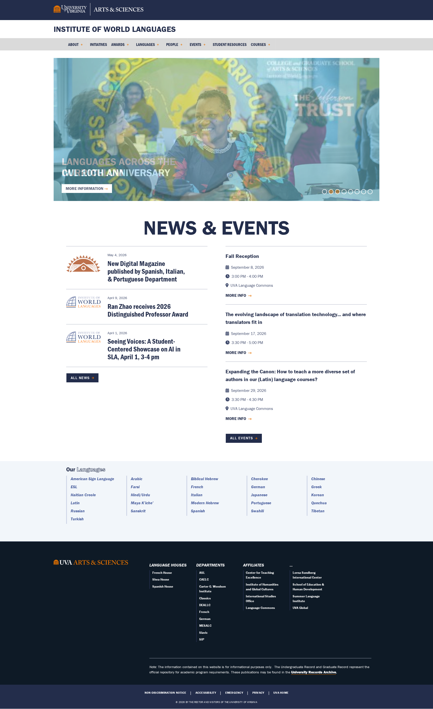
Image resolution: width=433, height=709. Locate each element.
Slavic (203, 632)
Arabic (136, 478)
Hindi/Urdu (140, 494)
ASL (202, 573)
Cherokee (259, 478)
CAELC (204, 579)
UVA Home (280, 692)
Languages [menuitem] (144, 46)
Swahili (257, 510)
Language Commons (260, 608)
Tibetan (317, 510)
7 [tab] (363, 191)
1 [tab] (324, 191)
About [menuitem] (72, 46)
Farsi (135, 486)
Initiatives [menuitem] (98, 44)
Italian (196, 494)
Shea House (160, 579)
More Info (239, 295)
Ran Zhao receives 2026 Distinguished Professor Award (147, 310)
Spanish (198, 510)
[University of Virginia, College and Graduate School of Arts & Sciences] (98, 10)
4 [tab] (344, 191)
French (197, 486)
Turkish (77, 518)
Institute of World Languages (115, 29)
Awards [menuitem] (117, 46)
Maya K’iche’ (142, 502)
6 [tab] (357, 191)
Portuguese (261, 502)
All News (80, 378)
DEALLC (204, 605)
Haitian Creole (83, 494)
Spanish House (162, 586)
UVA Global (300, 608)
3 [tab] (337, 191)
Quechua (319, 502)
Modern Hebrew (205, 502)
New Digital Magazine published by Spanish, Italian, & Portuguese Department (146, 271)
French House (162, 573)
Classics (205, 598)
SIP (201, 639)
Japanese (259, 494)
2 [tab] (331, 191)
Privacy (258, 692)
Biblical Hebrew (204, 478)
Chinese (318, 478)
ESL (74, 486)
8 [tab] (370, 191)
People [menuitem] (171, 46)
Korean (317, 494)
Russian (78, 510)
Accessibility (205, 692)
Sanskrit (138, 510)
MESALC (205, 625)
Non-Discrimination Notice (165, 692)
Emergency (234, 692)
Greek (316, 486)
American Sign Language (92, 478)
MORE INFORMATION (84, 188)
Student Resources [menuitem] (230, 44)
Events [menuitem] (194, 46)
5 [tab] (350, 191)
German (258, 486)
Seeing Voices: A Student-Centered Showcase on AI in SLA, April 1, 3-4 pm (143, 349)
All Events (241, 438)
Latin (75, 502)
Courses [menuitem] (257, 46)
